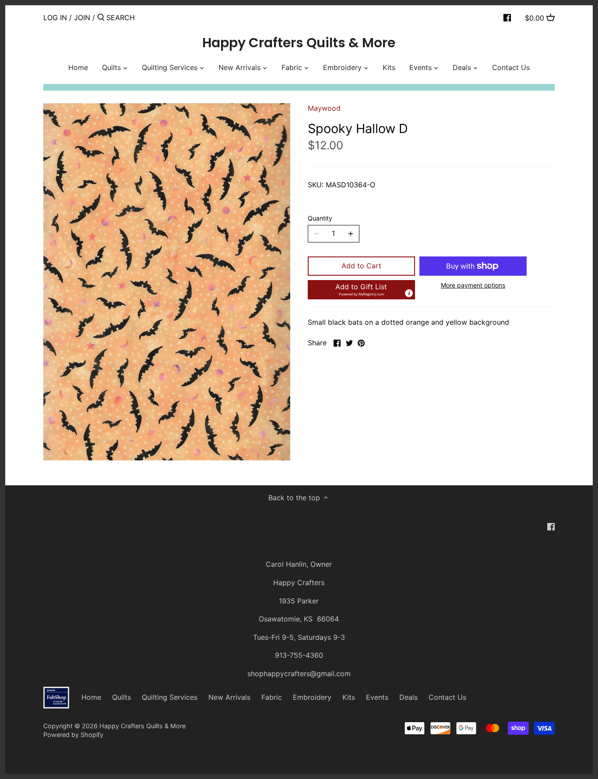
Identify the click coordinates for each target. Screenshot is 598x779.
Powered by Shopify (73, 734)
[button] (361, 289)
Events (377, 697)
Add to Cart (361, 265)
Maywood (324, 108)
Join (82, 17)
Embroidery (312, 697)
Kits (348, 697)
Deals (408, 697)
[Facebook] (507, 17)
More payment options (473, 285)
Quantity (320, 218)
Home (91, 697)
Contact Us (447, 697)
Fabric (271, 697)
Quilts (121, 697)
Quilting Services (169, 697)
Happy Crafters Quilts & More (298, 42)
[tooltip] (409, 293)
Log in (55, 17)
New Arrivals (229, 697)
